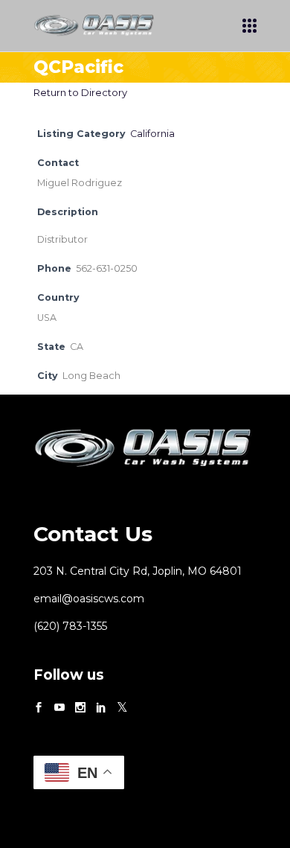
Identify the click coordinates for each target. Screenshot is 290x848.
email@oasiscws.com (88, 598)
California (152, 133)
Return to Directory (80, 92)
